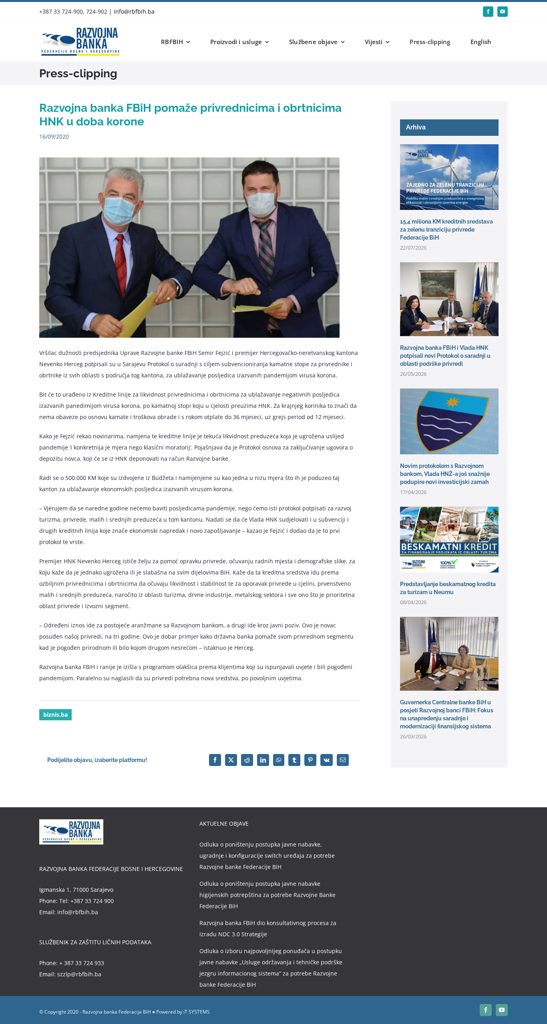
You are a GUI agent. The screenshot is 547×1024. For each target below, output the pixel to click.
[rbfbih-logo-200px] (79, 30)
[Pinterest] (310, 760)
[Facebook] (215, 760)
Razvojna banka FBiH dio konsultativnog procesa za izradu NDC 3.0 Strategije (267, 928)
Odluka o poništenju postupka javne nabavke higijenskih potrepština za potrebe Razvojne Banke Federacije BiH (267, 895)
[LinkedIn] (263, 760)
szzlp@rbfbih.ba (79, 974)
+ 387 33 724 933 (81, 963)
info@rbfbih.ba (134, 11)
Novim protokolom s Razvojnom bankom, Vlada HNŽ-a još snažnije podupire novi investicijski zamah (445, 474)
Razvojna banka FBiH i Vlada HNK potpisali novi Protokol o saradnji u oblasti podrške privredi (445, 356)
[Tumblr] (294, 760)
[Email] (343, 760)
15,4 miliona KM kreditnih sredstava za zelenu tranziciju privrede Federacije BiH (446, 229)
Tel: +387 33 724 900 (86, 901)
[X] (231, 760)
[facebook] (488, 11)
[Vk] (326, 760)
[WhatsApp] (278, 760)
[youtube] (502, 11)
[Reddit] (247, 760)
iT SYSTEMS (196, 1011)
